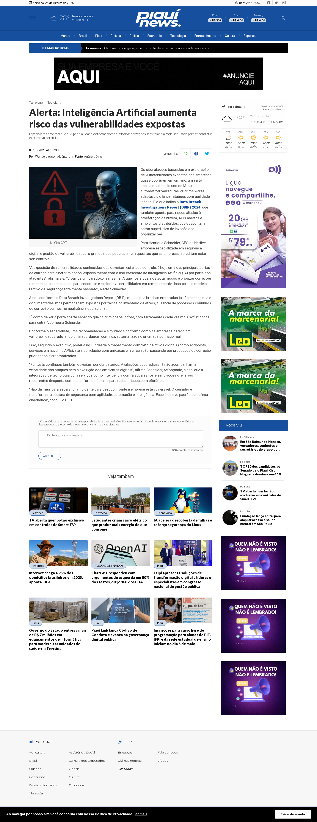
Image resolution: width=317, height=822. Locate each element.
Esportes (250, 36)
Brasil (83, 36)
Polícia (134, 36)
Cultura (230, 36)
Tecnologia (178, 36)
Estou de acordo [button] (293, 814)
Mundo (65, 36)
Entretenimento (205, 36)
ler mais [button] (141, 814)
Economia (155, 36)
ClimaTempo (277, 109)
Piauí (98, 36)
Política (116, 36)
